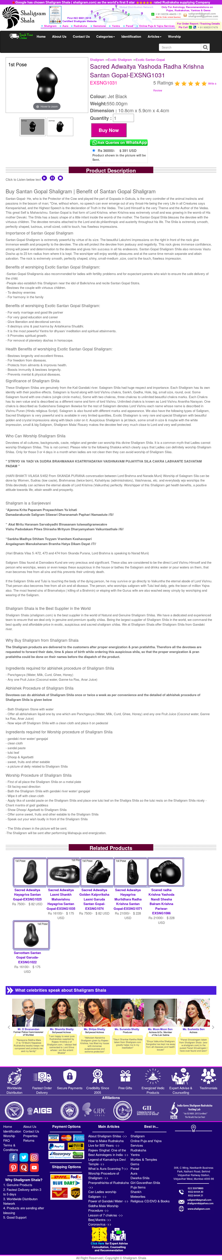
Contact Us (81, 36)
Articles (153, 36)
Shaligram (97, 59)
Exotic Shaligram (120, 59)
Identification (131, 36)
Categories (104, 36)
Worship (174, 36)
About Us (59, 36)
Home (41, 36)
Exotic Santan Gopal (150, 59)
